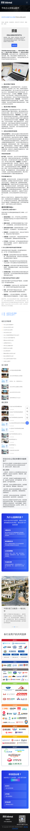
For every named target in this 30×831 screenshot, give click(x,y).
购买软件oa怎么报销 (7, 348)
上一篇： (9, 313)
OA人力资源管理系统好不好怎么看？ (11, 335)
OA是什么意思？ (6, 361)
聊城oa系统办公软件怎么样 (8, 353)
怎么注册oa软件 (6, 350)
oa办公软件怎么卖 (6, 332)
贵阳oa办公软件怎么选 (7, 340)
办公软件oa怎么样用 (7, 330)
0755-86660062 (8, 821)
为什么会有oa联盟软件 (7, 324)
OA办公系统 (12, 17)
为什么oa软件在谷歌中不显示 (9, 358)
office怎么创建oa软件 (7, 345)
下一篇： (8, 315)
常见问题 (6, 17)
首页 (3, 17)
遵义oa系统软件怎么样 (7, 356)
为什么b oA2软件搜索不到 (8, 337)
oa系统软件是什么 (6, 343)
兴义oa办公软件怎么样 (7, 327)
